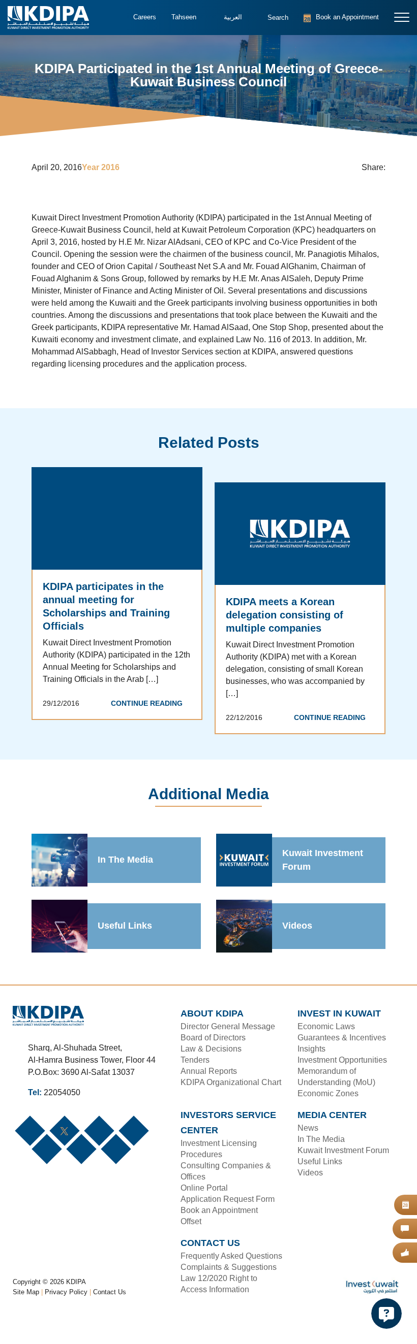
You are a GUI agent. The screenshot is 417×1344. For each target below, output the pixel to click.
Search (271, 22)
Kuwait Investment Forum (323, 873)
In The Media (126, 872)
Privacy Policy (67, 1316)
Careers (144, 17)
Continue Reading (149, 716)
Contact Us (110, 1316)
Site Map (26, 1316)
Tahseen (182, 17)
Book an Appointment (328, 17)
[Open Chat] (386, 1313)
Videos (296, 938)
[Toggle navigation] (402, 17)
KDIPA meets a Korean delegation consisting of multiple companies (284, 627)
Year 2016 (103, 168)
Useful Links (124, 938)
